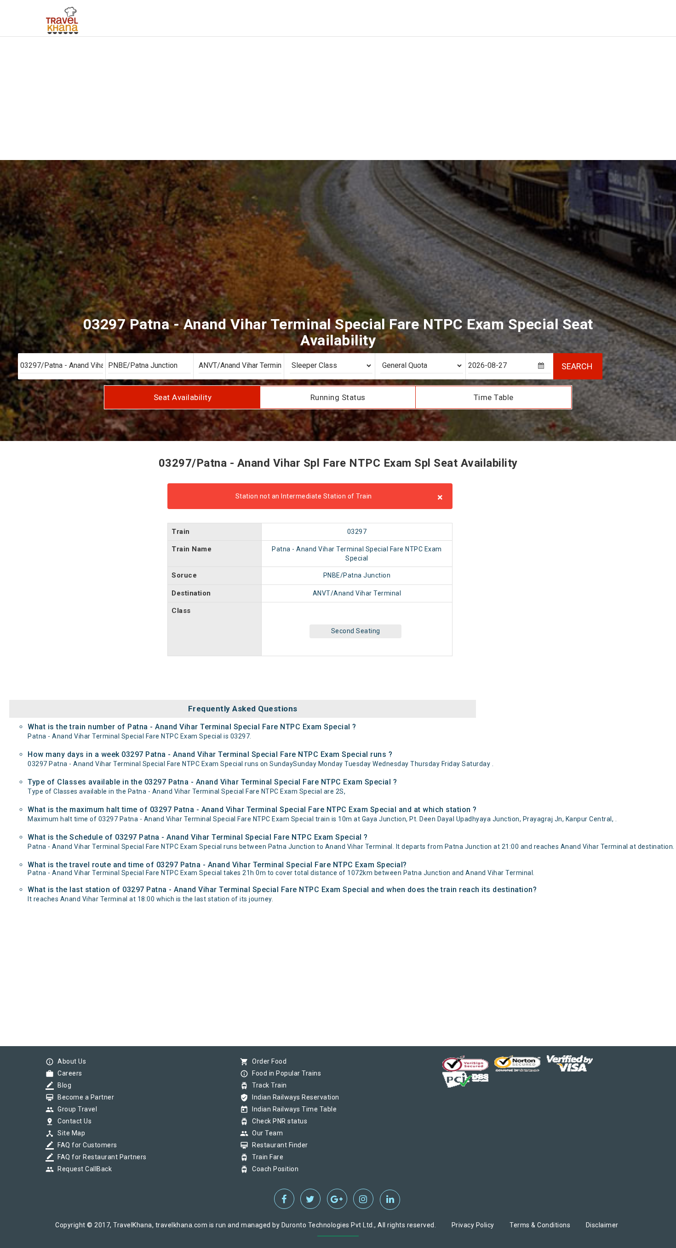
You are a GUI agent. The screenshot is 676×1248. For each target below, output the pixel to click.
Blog (62, 1085)
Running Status (338, 397)
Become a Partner (83, 1097)
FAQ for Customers (85, 1145)
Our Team (265, 1133)
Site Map (69, 1133)
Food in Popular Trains (284, 1073)
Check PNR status (277, 1121)
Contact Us (72, 1121)
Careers (67, 1073)
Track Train (267, 1085)
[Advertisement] (276, 64)
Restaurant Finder (277, 1145)
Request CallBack (82, 1169)
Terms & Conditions (540, 1225)
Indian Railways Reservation (293, 1097)
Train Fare (265, 1157)
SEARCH (577, 366)
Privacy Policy (473, 1225)
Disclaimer (602, 1225)
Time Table (494, 397)
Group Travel (75, 1109)
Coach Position (272, 1169)
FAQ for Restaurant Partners (100, 1157)
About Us (69, 1061)
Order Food (266, 1061)
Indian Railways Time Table (292, 1109)
